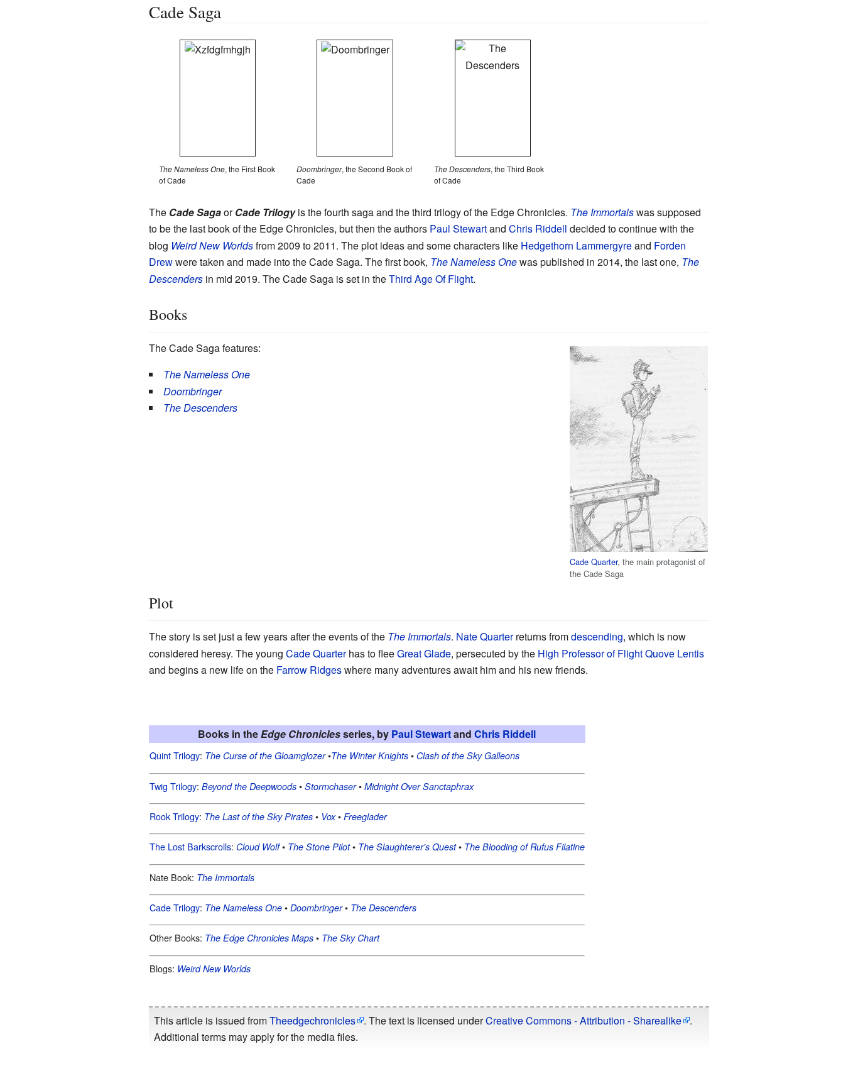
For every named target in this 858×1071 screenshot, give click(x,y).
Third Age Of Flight (431, 279)
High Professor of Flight (590, 653)
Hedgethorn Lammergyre (576, 245)
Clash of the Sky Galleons (467, 755)
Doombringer (192, 391)
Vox (328, 816)
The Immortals (602, 212)
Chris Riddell (538, 228)
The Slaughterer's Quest (407, 846)
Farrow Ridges (309, 669)
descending (597, 636)
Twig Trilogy (173, 786)
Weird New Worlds (212, 245)
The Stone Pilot (319, 846)
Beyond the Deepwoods (249, 786)
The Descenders (383, 907)
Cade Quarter (593, 562)
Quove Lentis (674, 653)
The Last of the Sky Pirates (258, 816)
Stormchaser (330, 786)
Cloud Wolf (258, 846)
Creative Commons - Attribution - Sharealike (584, 1020)
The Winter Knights (369, 755)
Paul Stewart (458, 228)
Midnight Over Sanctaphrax (419, 786)
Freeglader (365, 816)
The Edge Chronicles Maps (259, 937)
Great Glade (424, 653)
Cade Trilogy (174, 907)
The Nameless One (473, 262)
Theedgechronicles (312, 1020)
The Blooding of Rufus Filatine (524, 846)
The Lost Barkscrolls (190, 846)
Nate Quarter (484, 636)
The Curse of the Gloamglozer (265, 755)
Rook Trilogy (174, 816)
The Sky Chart (350, 937)
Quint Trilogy (174, 755)
